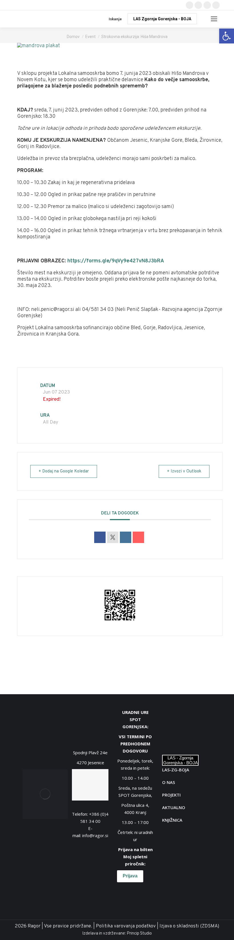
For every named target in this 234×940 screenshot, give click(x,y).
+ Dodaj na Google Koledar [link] (64, 471)
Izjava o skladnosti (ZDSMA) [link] (189, 926)
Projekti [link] (171, 795)
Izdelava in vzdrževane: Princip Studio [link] (117, 933)
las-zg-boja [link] (175, 770)
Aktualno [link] (173, 807)
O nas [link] (168, 782)
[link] (226, 36)
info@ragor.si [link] (95, 835)
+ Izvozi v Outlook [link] (184, 471)
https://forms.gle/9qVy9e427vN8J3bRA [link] (115, 261)
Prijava (130, 875)
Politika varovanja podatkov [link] (126, 926)
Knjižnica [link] (172, 820)
